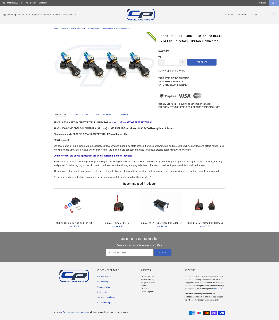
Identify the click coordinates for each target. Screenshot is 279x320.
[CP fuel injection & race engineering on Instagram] (3, 3)
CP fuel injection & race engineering (74, 312)
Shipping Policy (103, 287)
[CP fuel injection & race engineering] (140, 14)
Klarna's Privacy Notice (106, 302)
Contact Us (43, 3)
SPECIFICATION (81, 114)
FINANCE (124, 114)
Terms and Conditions (106, 297)
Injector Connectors (41, 15)
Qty (159, 56)
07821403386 (12, 3)
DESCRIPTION (60, 114)
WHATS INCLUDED (104, 114)
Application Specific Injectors (16, 15)
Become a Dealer (28, 3)
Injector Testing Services (64, 15)
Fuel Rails (230, 15)
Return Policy (102, 282)
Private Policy (102, 292)
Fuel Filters (241, 15)
